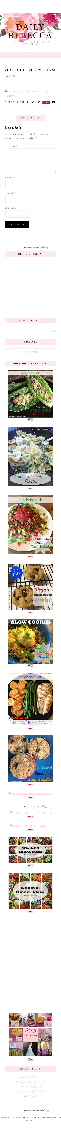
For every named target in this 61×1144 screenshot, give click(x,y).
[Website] (30, 208)
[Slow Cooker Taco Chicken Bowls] (30, 662)
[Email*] (30, 193)
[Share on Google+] (39, 102)
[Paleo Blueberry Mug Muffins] (30, 780)
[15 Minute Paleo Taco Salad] (30, 552)
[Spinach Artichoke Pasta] (30, 484)
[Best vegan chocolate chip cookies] (30, 608)
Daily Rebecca (30, 31)
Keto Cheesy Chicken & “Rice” (30, 1081)
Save (47, 102)
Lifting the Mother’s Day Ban (30, 1091)
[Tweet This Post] (33, 102)
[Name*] (30, 178)
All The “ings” (30, 1095)
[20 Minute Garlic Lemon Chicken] (30, 724)
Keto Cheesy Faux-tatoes (30, 1077)
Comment (11, 146)
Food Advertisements (32, 247)
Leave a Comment (30, 118)
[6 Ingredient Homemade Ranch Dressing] (30, 793)
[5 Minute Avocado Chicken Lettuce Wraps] (30, 416)
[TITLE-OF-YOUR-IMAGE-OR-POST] (30, 812)
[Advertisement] (30, 962)
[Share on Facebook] (27, 102)
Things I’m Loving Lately (30, 1086)
